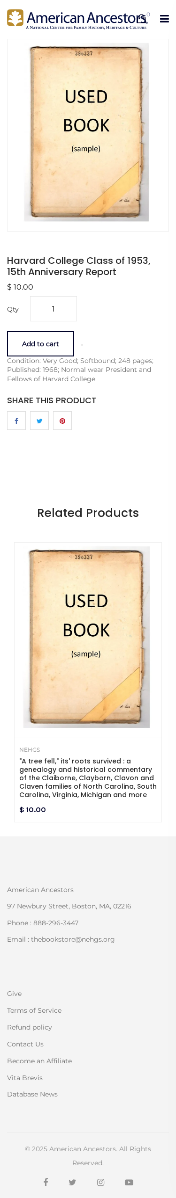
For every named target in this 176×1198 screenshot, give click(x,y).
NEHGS (29, 750)
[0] (141, 19)
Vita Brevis (25, 1078)
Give (14, 993)
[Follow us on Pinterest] (62, 420)
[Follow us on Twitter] (39, 420)
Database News (32, 1093)
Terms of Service (34, 1010)
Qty (13, 309)
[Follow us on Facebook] (16, 420)
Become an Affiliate (39, 1061)
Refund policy (29, 1027)
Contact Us (25, 1044)
